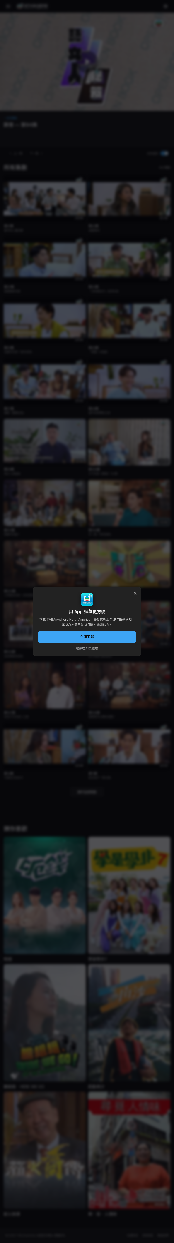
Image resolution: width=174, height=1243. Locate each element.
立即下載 (87, 637)
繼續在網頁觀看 (87, 648)
